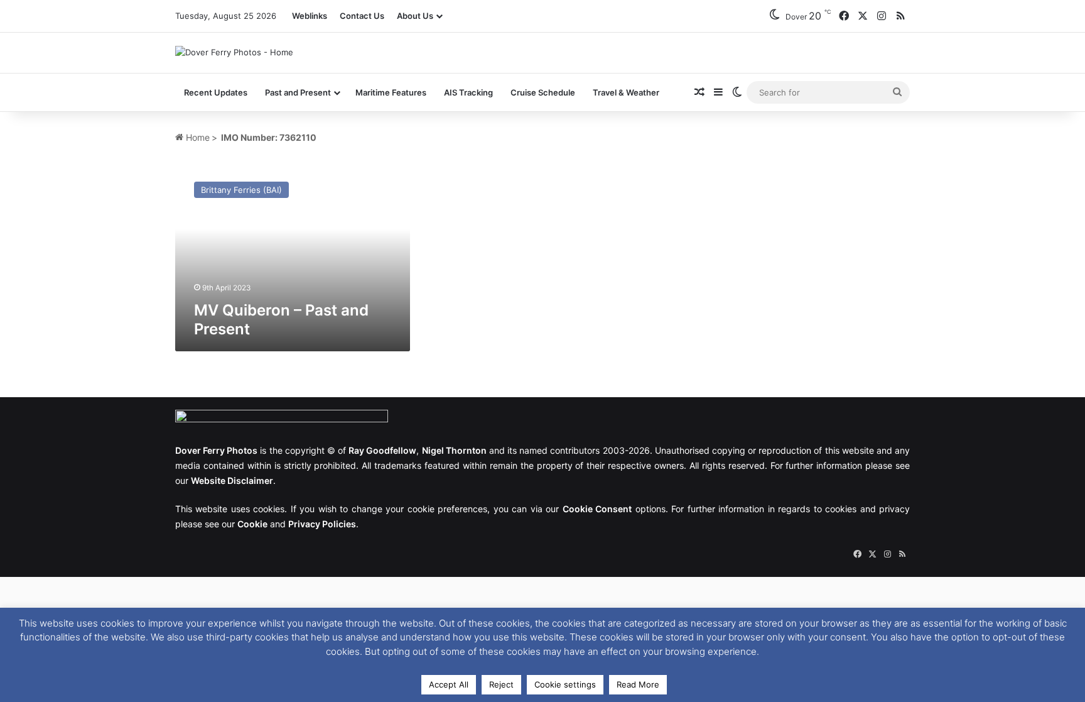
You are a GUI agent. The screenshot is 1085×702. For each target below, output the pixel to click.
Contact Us (362, 16)
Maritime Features (390, 92)
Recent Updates (215, 92)
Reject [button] (501, 684)
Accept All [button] (448, 684)
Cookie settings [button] (565, 684)
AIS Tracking (468, 92)
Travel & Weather (626, 92)
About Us (415, 16)
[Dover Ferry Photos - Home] (234, 52)
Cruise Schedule (542, 92)
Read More (638, 684)
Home (196, 137)
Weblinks (309, 16)
